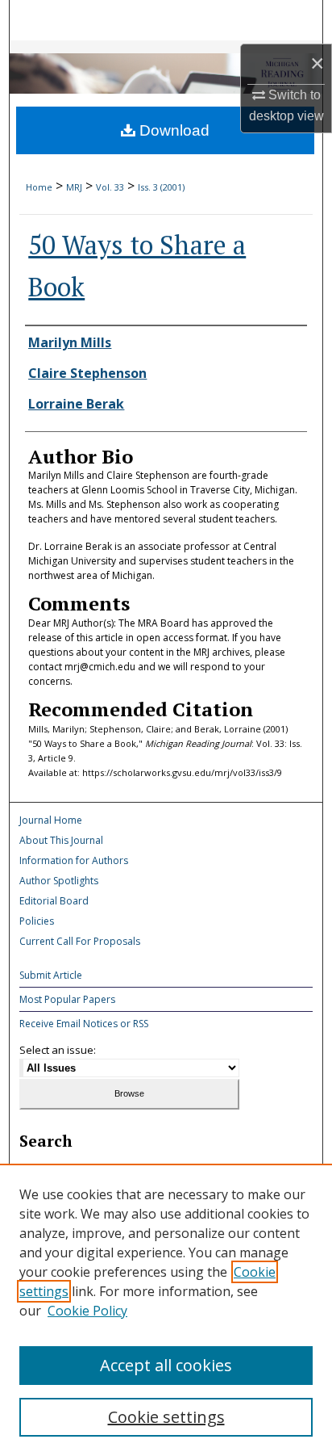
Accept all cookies (166, 1365)
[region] (166, 1310)
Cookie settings (166, 1417)
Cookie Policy (87, 1311)
